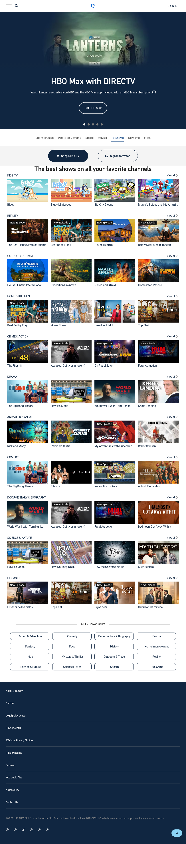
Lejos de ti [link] (100, 607)
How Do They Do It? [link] (63, 567)
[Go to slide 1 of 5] (84, 124)
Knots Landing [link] (147, 406)
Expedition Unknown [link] (63, 285)
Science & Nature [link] (30, 667)
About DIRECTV (14, 690)
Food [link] (72, 646)
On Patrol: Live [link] (103, 366)
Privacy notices (14, 752)
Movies (102, 138)
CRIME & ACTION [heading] (18, 336)
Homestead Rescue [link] (150, 285)
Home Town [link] (58, 325)
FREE (147, 138)
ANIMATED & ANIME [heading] (20, 417)
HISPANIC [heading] (13, 578)
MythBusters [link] (145, 567)
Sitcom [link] (114, 667)
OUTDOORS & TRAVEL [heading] (21, 256)
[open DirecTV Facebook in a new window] (15, 829)
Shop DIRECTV (70, 156)
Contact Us (12, 802)
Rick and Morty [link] (16, 446)
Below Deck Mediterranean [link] (154, 245)
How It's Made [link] (59, 406)
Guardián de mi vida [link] (150, 607)
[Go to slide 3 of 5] (93, 124)
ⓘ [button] (154, 92)
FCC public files (14, 777)
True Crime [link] (156, 667)
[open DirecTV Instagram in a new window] (31, 829)
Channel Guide (45, 138)
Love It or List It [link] (103, 325)
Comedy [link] (72, 636)
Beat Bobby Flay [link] (61, 245)
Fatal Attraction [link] (147, 366)
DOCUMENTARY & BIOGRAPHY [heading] (26, 497)
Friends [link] (55, 486)
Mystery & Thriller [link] (72, 657)
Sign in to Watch (120, 156)
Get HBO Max (93, 108)
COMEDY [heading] (13, 457)
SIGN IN (172, 6)
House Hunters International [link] (24, 285)
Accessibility (12, 790)
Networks (134, 138)
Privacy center (13, 728)
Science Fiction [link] (72, 667)
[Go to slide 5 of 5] (102, 124)
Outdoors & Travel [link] (115, 657)
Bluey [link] (10, 205)
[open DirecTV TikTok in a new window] (47, 829)
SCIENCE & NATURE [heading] (19, 538)
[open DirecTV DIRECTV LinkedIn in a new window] (7, 829)
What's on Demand (69, 138)
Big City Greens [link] (103, 205)
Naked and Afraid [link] (105, 285)
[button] (9, 6)
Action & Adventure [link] (30, 636)
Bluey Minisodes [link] (61, 205)
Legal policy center (16, 715)
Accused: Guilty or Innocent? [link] (68, 366)
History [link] (114, 646)
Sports (89, 138)
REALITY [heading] (12, 216)
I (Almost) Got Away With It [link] (154, 527)
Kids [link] (30, 657)
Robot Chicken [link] (147, 446)
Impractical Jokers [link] (105, 486)
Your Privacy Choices (22, 740)
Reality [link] (156, 657)
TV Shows (117, 138)
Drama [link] (156, 636)
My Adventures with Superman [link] (113, 446)
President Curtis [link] (60, 446)
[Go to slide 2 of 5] (89, 124)
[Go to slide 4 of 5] (97, 124)
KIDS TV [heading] (12, 175)
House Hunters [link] (103, 245)
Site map (10, 765)
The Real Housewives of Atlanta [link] (26, 245)
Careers (10, 703)
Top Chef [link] (143, 325)
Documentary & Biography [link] (114, 636)
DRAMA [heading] (12, 377)
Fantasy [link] (30, 646)
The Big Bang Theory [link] (20, 406)
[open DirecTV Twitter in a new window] (23, 829)
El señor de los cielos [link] (20, 607)
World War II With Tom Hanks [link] (112, 406)
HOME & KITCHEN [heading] (18, 296)
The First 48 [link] (14, 366)
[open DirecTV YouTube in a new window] (39, 829)
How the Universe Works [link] (109, 567)
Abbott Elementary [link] (149, 486)
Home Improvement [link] (156, 646)
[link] (27, 190)
